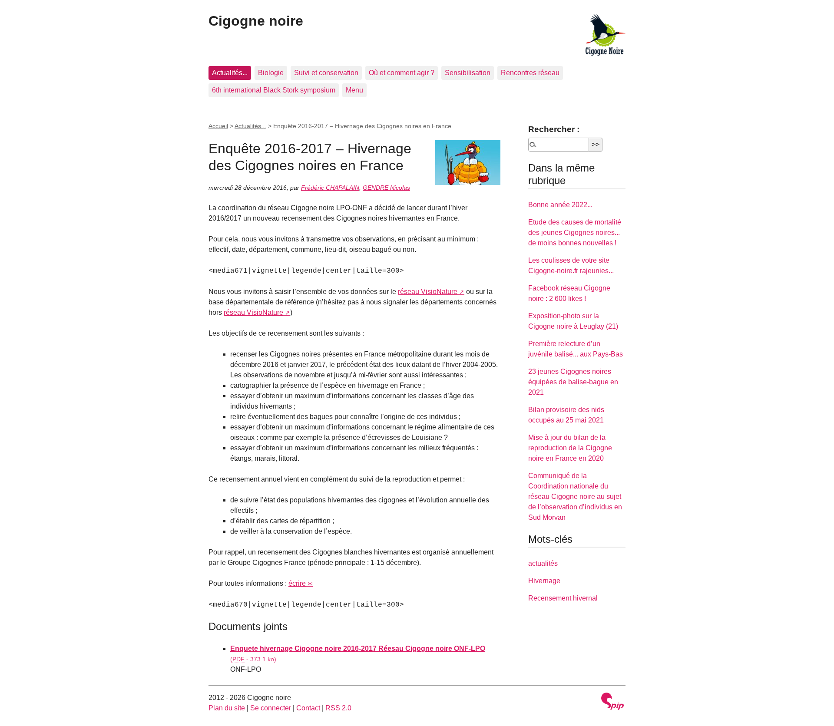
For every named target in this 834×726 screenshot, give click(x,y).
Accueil (218, 125)
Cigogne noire (255, 21)
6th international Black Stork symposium (273, 90)
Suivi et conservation (326, 72)
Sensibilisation (467, 72)
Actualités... (230, 72)
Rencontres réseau (530, 72)
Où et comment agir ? (401, 72)
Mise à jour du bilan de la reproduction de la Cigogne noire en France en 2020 (570, 448)
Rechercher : (553, 129)
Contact (308, 708)
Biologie (271, 72)
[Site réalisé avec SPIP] (612, 702)
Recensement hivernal (563, 598)
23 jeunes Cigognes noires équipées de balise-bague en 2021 (573, 382)
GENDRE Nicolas (386, 187)
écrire (297, 583)
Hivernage (544, 580)
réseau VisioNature (427, 291)
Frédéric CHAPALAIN (330, 187)
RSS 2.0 (338, 708)
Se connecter (270, 708)
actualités (543, 563)
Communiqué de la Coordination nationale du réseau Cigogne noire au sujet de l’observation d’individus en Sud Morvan (575, 496)
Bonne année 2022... (560, 204)
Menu (354, 90)
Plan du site (226, 708)
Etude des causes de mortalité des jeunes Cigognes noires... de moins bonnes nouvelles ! (574, 232)
